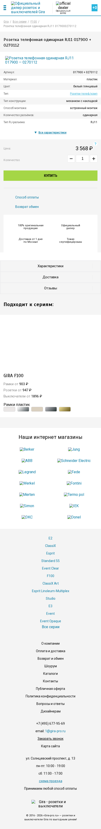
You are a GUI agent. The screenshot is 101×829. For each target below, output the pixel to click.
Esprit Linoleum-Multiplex (50, 591)
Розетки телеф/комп (83, 93)
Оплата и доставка (50, 651)
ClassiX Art (51, 583)
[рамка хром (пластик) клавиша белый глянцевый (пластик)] (23, 409)
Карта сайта (50, 746)
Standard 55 (50, 561)
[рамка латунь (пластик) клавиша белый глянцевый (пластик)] (65, 409)
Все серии (50, 627)
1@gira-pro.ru (55, 731)
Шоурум (50, 666)
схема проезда (50, 781)
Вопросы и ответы (50, 704)
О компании (50, 643)
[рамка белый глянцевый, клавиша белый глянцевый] (50, 344)
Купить (50, 175)
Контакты (50, 681)
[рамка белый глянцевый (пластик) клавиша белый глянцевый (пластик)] (9, 409)
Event (50, 613)
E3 (50, 606)
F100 (50, 576)
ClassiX (50, 546)
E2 (50, 538)
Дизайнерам (51, 711)
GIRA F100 (13, 376)
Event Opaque (50, 621)
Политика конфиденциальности (50, 696)
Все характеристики (52, 132)
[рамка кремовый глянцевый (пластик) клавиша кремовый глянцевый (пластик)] (37, 409)
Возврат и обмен (51, 658)
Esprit (50, 553)
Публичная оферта (50, 689)
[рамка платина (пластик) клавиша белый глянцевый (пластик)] (51, 409)
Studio (50, 598)
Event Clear (50, 568)
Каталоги (50, 673)
